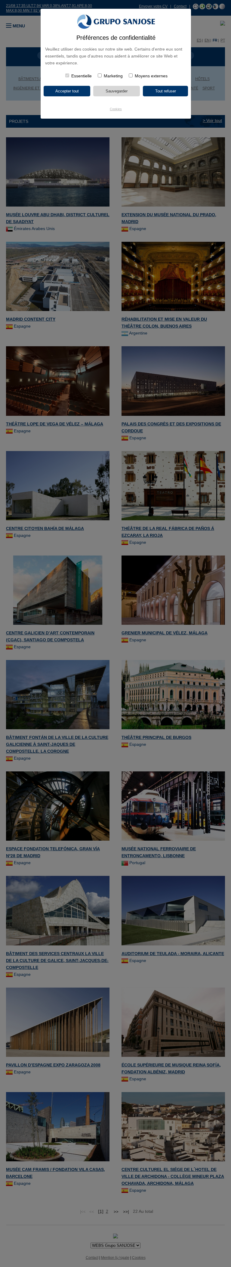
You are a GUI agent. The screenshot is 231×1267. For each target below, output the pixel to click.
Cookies (116, 109)
